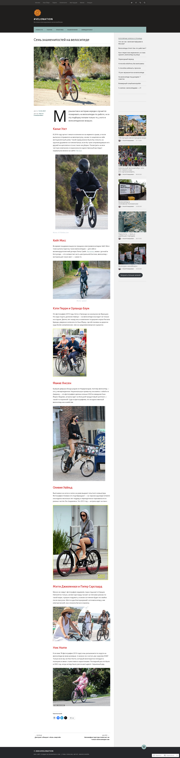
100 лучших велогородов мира (132, 138)
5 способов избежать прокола (129, 68)
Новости (39, 30)
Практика (59, 30)
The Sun (79, 151)
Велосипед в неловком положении (128, 203)
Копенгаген (63, 2)
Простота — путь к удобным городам (126, 235)
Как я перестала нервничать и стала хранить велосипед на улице (131, 54)
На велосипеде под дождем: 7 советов (129, 78)
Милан (82, 2)
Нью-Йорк (46, 2)
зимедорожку (87, 30)
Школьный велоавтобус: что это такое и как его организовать (131, 170)
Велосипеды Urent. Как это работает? (132, 48)
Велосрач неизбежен (127, 266)
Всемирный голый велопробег (129, 83)
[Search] (144, 2)
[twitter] (131, 2)
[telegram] (140, 2)
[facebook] (136, 2)
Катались (90, 251)
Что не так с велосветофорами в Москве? (130, 43)
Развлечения (72, 30)
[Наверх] (144, 747)
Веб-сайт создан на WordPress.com (47, 754)
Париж (54, 2)
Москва (37, 2)
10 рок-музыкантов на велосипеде (131, 72)
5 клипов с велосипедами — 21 (129, 88)
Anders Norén (84, 754)
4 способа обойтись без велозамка (131, 64)
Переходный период (126, 59)
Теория (49, 30)
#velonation (43, 19)
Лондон (89, 2)
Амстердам (73, 2)
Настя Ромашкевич (38, 114)
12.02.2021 (42, 111)
